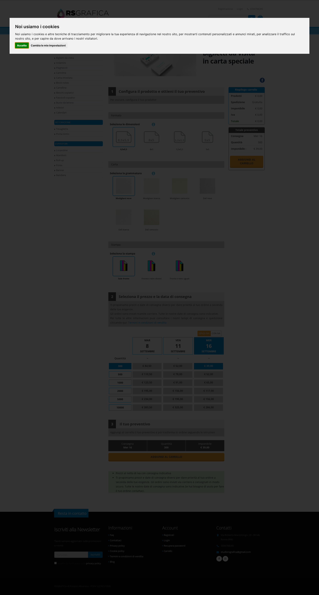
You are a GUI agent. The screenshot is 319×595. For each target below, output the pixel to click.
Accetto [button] (22, 45)
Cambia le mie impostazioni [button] (48, 45)
